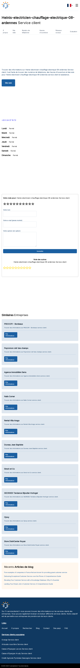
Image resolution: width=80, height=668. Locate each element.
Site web (14, 31)
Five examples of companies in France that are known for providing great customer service (35, 572)
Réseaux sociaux (59, 31)
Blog (37, 628)
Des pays (57, 628)
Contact (46, 628)
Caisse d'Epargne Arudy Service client (17, 653)
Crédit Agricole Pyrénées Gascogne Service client (21, 658)
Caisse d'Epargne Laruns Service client (17, 649)
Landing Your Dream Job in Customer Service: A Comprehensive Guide (28, 584)
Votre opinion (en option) (12, 231)
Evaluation (73, 31)
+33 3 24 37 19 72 (9, 120)
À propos (5, 31)
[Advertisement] (40, 52)
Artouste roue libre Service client (15, 644)
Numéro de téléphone (26, 31)
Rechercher (27, 628)
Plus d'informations (9, 335)
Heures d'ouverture (44, 31)
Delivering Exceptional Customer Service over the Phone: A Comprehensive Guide (32, 576)
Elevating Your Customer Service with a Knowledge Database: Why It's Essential (31, 580)
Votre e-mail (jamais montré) (12, 220)
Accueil (5, 628)
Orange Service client (10, 640)
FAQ (66, 628)
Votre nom (6, 210)
